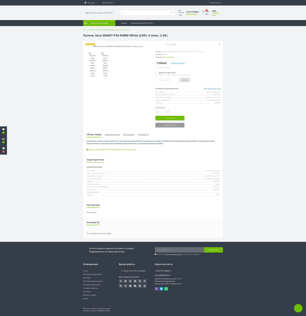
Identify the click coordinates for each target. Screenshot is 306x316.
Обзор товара (94, 134)
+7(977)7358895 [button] (162, 271)
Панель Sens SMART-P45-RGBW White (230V (107, 149)
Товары (124, 23)
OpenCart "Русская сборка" (101, 309)
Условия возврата (90, 288)
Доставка (87, 278)
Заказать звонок (191, 14)
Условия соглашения (91, 285)
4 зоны (128, 149)
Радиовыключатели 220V (141, 23)
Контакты (87, 291)
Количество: (160, 107)
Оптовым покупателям (92, 274)
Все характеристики (212, 88)
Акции (85, 298)
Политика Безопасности (173, 254)
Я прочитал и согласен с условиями (178, 254)
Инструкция (128, 134)
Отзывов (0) (143, 134)
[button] (90, 2)
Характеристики (112, 134)
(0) (174, 44)
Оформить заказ (216, 14)
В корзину (162, 118)
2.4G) (134, 149)
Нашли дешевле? (178, 63)
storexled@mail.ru (162, 275)
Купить (185, 80)
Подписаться (213, 250)
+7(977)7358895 (161, 267)
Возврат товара (89, 295)
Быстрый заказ (162, 125)
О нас (85, 271)
